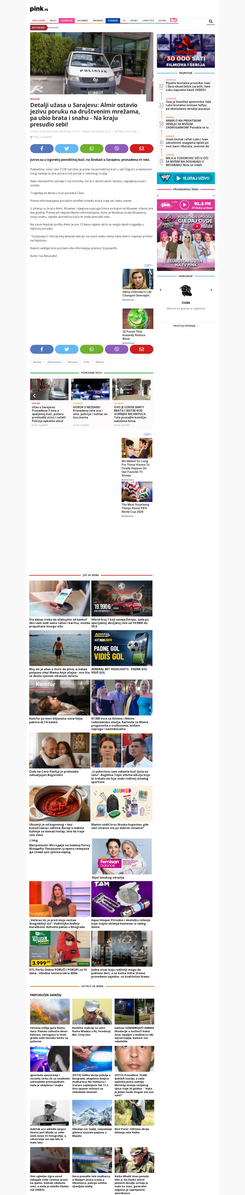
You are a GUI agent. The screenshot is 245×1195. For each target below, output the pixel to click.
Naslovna (38, 20)
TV (124, 20)
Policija (37, 358)
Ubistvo (100, 358)
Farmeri (113, 20)
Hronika (98, 20)
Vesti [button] (53, 20)
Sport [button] (134, 20)
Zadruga (66, 20)
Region (35, 99)
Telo (86, 358)
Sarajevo (73, 358)
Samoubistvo (54, 358)
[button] (34, 391)
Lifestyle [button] (148, 20)
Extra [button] (162, 20)
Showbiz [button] (82, 20)
